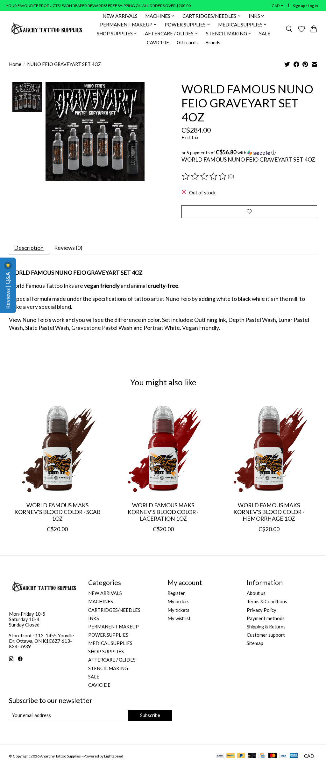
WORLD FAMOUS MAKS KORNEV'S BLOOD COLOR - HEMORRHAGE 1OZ (268, 512)
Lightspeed (113, 756)
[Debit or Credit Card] (252, 756)
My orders (178, 601)
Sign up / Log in (305, 5)
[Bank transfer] (220, 756)
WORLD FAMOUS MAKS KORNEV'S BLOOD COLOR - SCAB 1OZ (57, 512)
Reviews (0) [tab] (68, 247)
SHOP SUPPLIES (106, 651)
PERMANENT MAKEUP (113, 626)
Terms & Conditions (267, 601)
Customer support (266, 635)
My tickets (178, 610)
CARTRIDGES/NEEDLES (114, 610)
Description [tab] (29, 247)
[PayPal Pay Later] (241, 756)
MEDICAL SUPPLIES (110, 643)
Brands (212, 42)
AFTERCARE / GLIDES (112, 660)
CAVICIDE (158, 42)
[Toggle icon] (289, 29)
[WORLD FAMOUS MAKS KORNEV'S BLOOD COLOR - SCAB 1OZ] (57, 448)
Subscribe (150, 715)
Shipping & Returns (266, 626)
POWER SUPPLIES (108, 635)
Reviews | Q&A (7, 290)
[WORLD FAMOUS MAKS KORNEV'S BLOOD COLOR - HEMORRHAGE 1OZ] (268, 448)
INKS (93, 618)
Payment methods (266, 618)
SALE (264, 33)
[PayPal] (230, 756)
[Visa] (283, 756)
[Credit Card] (262, 756)
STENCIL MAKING (108, 668)
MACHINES (100, 601)
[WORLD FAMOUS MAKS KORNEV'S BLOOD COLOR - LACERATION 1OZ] (163, 448)
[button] (249, 152)
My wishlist (179, 618)
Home (15, 64)
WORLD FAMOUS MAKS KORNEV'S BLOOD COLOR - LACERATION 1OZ (163, 512)
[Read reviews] (204, 176)
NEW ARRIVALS (120, 16)
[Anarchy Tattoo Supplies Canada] (47, 29)
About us (256, 593)
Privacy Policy (261, 610)
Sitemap (255, 643)
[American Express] (294, 756)
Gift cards (187, 42)
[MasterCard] (272, 756)
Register (176, 593)
